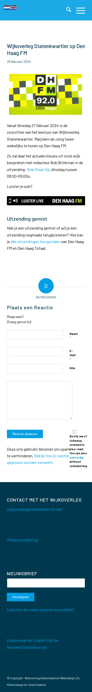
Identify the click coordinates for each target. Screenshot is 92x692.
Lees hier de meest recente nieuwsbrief (40, 609)
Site (72, 368)
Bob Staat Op (38, 169)
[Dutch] (7, 7)
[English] (13, 7)
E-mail (72, 355)
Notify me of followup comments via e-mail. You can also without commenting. (79, 451)
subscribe (77, 457)
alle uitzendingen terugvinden (35, 241)
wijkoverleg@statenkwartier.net (34, 509)
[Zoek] (66, 10)
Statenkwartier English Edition (33, 640)
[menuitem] (66, 10)
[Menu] (78, 10)
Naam (74, 336)
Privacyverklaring (22, 539)
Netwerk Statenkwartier (27, 647)
